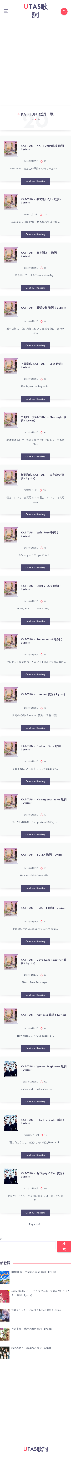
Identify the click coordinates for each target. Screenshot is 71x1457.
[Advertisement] (35, 60)
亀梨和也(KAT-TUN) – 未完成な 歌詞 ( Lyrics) (42, 477)
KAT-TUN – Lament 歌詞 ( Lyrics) (43, 694)
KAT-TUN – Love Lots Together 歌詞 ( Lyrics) (44, 962)
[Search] (64, 11)
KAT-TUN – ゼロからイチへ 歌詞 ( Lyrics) (42, 1175)
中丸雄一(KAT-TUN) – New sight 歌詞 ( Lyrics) (43, 419)
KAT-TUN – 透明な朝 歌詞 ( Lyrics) (43, 308)
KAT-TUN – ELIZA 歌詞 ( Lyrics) (42, 855)
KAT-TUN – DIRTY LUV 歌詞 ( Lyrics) (41, 588)
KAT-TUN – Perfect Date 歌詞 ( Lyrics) (42, 748)
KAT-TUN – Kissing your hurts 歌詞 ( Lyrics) (44, 801)
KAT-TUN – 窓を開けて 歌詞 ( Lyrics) (40, 255)
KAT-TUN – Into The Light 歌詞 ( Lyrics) (42, 1122)
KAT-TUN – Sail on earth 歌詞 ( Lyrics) (41, 641)
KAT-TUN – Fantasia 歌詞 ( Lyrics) (43, 1015)
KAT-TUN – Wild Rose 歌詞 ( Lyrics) (39, 534)
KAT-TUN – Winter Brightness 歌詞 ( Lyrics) (44, 1068)
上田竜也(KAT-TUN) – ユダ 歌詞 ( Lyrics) (42, 366)
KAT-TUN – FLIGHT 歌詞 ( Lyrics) (43, 908)
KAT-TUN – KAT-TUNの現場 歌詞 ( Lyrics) (43, 148)
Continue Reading (35, 181)
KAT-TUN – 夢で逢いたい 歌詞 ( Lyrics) (41, 201)
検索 (64, 1247)
